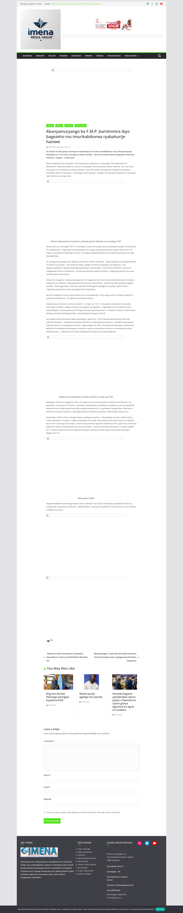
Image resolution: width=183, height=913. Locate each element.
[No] (180, 909)
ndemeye (160, 909)
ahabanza (27, 56)
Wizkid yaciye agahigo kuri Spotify (90, 695)
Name (47, 775)
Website (47, 799)
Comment (49, 741)
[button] (138, 56)
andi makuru (131, 56)
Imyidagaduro (114, 56)
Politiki (52, 56)
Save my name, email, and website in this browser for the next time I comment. (83, 812)
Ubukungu (76, 56)
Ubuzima (63, 56)
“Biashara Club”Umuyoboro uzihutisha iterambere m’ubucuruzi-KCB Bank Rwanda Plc (67, 657)
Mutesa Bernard (64, 147)
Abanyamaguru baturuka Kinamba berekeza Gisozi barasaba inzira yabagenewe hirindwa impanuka (115, 657)
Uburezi (99, 56)
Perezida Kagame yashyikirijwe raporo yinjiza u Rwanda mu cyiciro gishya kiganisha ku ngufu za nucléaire (124, 702)
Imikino (88, 56)
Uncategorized (80, 125)
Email (47, 787)
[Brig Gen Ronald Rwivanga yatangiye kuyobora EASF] (58, 676)
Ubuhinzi (59, 125)
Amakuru (40, 56)
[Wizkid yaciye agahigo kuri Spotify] (91, 676)
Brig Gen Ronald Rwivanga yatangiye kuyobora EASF (57, 697)
